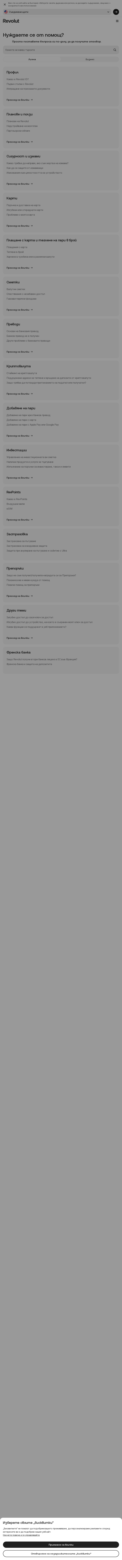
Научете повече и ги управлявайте (21, 1535)
